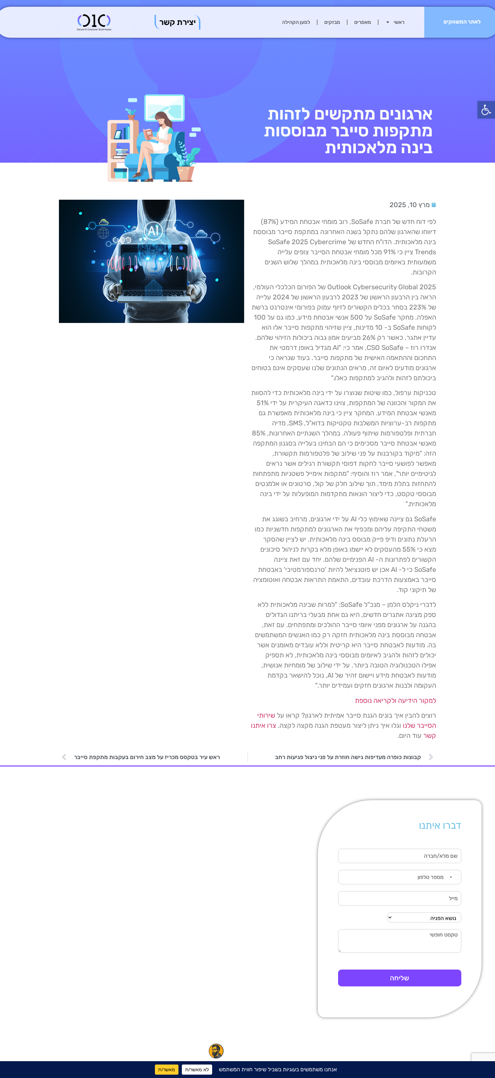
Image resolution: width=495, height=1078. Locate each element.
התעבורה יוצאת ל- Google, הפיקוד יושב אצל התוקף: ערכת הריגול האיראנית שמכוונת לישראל (172, 864)
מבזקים (332, 22)
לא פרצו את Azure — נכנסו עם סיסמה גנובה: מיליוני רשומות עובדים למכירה (175, 966)
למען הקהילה (296, 22)
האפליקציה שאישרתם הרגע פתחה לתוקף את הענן (85, 959)
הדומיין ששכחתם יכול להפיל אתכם (86, 827)
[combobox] (454, 877)
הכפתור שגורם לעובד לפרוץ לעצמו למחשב (86, 882)
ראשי (399, 22)
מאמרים (362, 22)
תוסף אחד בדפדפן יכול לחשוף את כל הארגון (84, 864)
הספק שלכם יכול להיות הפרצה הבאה (84, 846)
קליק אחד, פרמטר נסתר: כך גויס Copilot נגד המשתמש (172, 831)
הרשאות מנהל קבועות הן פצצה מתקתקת (82, 919)
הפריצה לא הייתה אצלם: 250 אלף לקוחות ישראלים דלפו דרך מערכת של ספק (173, 900)
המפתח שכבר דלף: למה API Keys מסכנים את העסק (83, 984)
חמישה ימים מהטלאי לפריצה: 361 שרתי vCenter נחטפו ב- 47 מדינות (177, 933)
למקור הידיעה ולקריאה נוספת (395, 700)
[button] (486, 110)
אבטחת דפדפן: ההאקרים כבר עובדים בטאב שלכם (82, 1006)
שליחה (399, 978)
